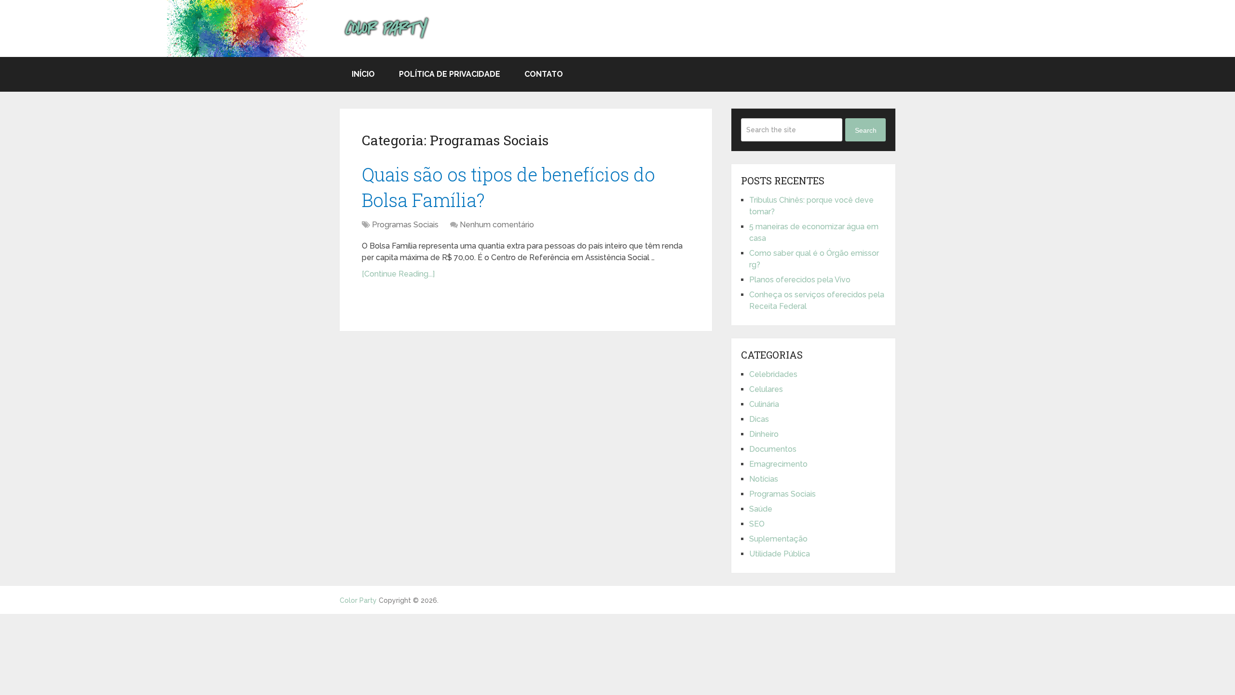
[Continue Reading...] (398, 273)
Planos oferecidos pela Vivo (800, 279)
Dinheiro (764, 434)
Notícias (763, 479)
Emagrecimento (778, 464)
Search (866, 130)
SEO (757, 523)
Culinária (764, 404)
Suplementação (778, 538)
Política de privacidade (449, 74)
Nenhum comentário (497, 224)
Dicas (759, 419)
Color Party (358, 600)
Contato (543, 74)
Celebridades (773, 374)
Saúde (760, 509)
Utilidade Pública (779, 553)
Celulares (766, 389)
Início (363, 74)
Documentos (772, 449)
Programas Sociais (405, 224)
